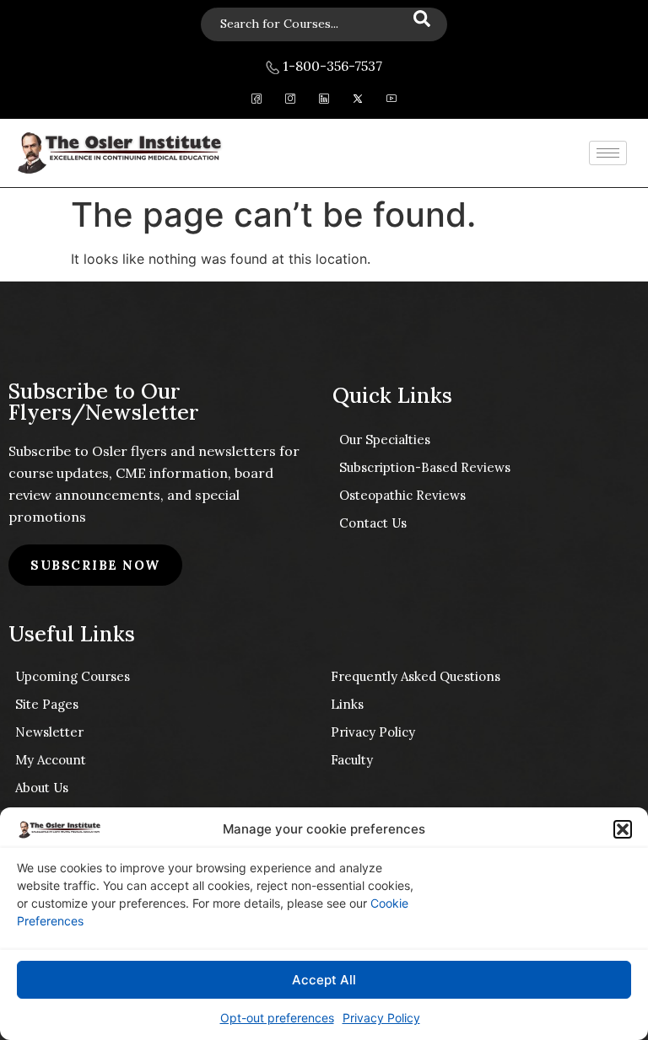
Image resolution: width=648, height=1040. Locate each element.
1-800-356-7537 (330, 65)
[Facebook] (257, 100)
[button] (622, 829)
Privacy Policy (381, 1018)
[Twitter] (358, 100)
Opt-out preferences (277, 1018)
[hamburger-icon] (608, 153)
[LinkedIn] (324, 100)
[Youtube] (392, 100)
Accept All (324, 980)
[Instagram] (290, 100)
